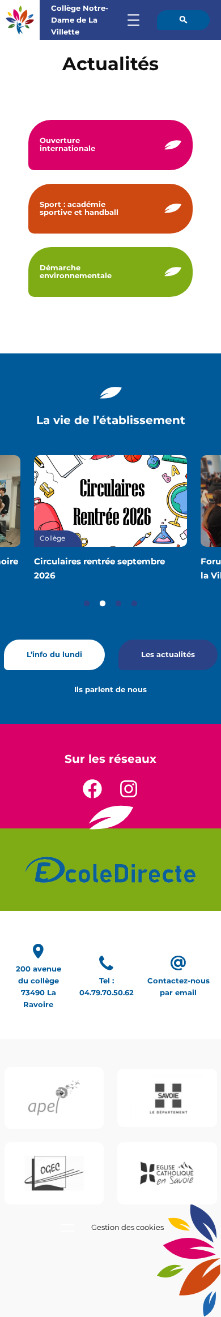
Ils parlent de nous (110, 689)
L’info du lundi (54, 654)
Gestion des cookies (127, 1227)
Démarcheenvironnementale (76, 272)
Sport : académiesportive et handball (79, 208)
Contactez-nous (178, 981)
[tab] (87, 603)
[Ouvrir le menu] (133, 20)
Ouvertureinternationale (67, 144)
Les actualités (168, 654)
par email (178, 992)
